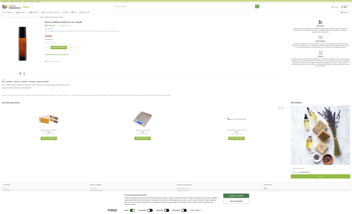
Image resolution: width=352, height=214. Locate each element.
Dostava (12, 1)
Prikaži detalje (194, 210)
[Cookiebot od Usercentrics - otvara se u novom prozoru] (112, 210)
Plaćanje (19, 1)
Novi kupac (6, 190)
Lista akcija (5, 1)
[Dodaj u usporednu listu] (78, 47)
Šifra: (46, 29)
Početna (2, 17)
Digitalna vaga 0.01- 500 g (142, 130)
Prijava (320, 176)
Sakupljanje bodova (96, 190)
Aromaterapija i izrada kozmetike (15, 17)
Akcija (66, 12)
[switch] (150, 210)
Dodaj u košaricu (59, 47)
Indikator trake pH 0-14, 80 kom (49, 130)
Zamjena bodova (29, 1)
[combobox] (186, 6)
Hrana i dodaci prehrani (51, 12)
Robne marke (86, 12)
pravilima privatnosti (304, 172)
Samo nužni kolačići (236, 201)
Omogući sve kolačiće (236, 195)
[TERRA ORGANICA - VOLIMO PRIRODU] (15, 7)
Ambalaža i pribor (32, 17)
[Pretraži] (257, 6)
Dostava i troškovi (182, 190)
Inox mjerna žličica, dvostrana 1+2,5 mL (237, 130)
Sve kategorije (8, 12)
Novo (75, 12)
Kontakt (38, 1)
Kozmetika (35, 12)
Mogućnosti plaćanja (183, 188)
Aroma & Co (22, 12)
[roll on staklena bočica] (22, 46)
